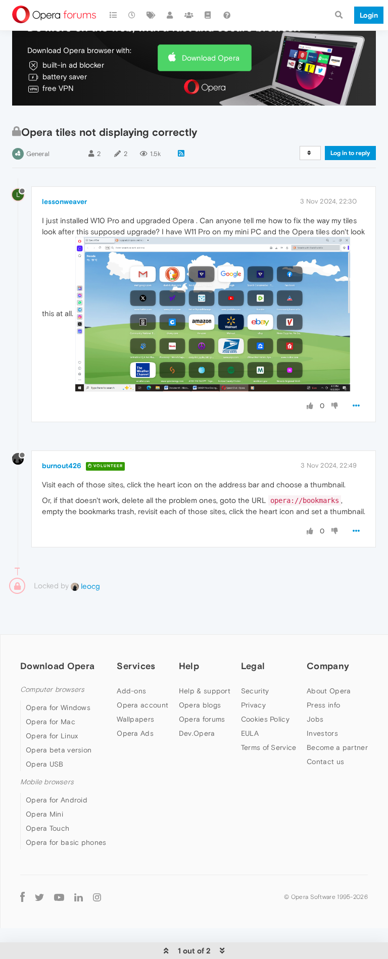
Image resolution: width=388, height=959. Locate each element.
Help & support (204, 691)
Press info (323, 705)
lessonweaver (64, 201)
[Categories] (113, 15)
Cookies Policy (265, 719)
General (38, 154)
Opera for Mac (50, 722)
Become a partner (337, 747)
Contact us (325, 762)
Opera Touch (47, 828)
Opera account (142, 705)
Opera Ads (135, 733)
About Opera (329, 691)
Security (255, 691)
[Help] (226, 15)
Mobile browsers (47, 782)
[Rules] (208, 15)
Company (328, 666)
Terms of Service (269, 747)
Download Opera (210, 58)
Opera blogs (200, 705)
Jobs (315, 719)
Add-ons (131, 691)
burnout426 (61, 466)
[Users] (170, 15)
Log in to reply (350, 153)
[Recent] (132, 15)
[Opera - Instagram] (97, 896)
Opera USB (45, 764)
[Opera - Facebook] (22, 896)
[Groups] (189, 15)
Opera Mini (44, 814)
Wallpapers (135, 719)
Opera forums (202, 719)
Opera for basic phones (66, 842)
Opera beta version (58, 750)
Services (136, 666)
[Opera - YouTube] (59, 896)
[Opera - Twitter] (39, 896)
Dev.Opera (197, 733)
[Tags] (151, 15)
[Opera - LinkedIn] (78, 896)
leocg (89, 586)
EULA (250, 733)
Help (189, 666)
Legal (253, 666)
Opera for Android (56, 800)
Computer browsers (52, 689)
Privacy (253, 705)
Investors (322, 733)
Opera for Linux (52, 736)
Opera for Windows (58, 707)
